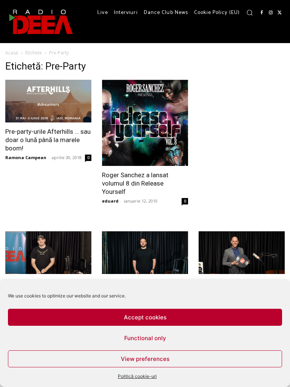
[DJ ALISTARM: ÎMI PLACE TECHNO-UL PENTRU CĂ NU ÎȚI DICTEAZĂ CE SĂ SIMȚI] (145, 252)
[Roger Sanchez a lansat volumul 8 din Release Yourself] (145, 123)
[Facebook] (261, 12)
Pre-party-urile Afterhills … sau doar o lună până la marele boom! (48, 140)
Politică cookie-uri (137, 376)
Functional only (145, 338)
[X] (279, 12)
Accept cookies (145, 317)
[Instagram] (270, 12)
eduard (110, 201)
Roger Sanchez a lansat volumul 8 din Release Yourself (135, 183)
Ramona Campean (25, 157)
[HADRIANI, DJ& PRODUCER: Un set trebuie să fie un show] (48, 252)
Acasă (11, 53)
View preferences (145, 358)
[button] (249, 12)
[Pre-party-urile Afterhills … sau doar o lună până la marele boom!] (48, 101)
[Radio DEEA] (41, 21)
